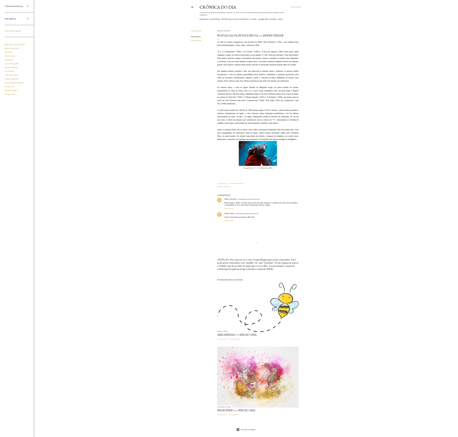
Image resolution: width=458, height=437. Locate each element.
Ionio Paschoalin (11, 64)
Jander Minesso (11, 67)
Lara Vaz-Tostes (11, 75)
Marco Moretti (230, 199)
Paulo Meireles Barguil (14, 83)
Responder (229, 208)
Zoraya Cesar (10, 94)
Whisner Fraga (11, 90)
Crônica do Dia (218, 7)
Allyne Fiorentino (12, 48)
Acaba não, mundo (267, 19)
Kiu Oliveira (9, 71)
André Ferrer (196, 40)
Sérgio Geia (9, 86)
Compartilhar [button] (196, 31)
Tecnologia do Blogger (247, 429)
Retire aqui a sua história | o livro (239, 19)
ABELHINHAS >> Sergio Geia (237, 334)
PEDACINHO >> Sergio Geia (236, 410)
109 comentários (234, 339)
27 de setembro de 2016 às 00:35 (248, 199)
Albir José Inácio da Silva (15, 44)
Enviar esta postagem (236, 183)
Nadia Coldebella (12, 79)
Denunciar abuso (13, 31)
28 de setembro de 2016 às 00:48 (247, 213)
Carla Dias (9, 60)
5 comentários (233, 415)
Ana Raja (8, 52)
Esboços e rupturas (210, 19)
